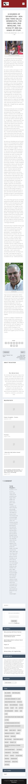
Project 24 (6, 644)
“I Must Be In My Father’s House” (12, 452)
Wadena (7, 758)
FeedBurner (17, 623)
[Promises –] (14, 427)
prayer (6, 742)
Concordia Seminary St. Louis (12, 699)
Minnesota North (9, 733)
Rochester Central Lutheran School (12, 746)
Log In (5, 774)
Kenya (16, 711)
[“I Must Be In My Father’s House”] (14, 444)
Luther (6, 720)
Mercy (19, 730)
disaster (19, 702)
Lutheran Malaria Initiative (12, 723)
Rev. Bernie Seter (13, 33)
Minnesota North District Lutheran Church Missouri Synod (12, 636)
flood (21, 705)
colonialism (8, 696)
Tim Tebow (15, 752)
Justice (21, 708)
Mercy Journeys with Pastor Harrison (12, 632)
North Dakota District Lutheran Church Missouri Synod (13, 640)
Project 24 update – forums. (11, 417)
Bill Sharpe (7, 693)
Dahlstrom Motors (10, 702)
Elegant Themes (13, 780)
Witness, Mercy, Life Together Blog (12, 651)
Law (21, 711)
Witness (7, 764)
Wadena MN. (14, 758)
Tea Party (19, 749)
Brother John (16, 693)
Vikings (12, 755)
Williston (14, 761)
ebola (6, 705)
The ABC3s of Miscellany (10, 648)
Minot (18, 733)
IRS (16, 708)
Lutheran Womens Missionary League (13, 726)
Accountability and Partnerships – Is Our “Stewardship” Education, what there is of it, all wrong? (13, 471)
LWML (6, 730)
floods (6, 708)
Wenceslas (7, 761)
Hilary (12, 708)
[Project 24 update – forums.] (14, 409)
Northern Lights (18, 739)
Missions (13, 736)
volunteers (19, 755)
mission (7, 736)
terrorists (8, 752)
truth (6, 755)
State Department (10, 749)
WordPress (13, 782)
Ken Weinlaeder (9, 711)
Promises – (6, 434)
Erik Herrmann (14, 705)
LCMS (6, 714)
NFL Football (8, 739)
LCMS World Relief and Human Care (14, 717)
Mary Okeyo (13, 730)
